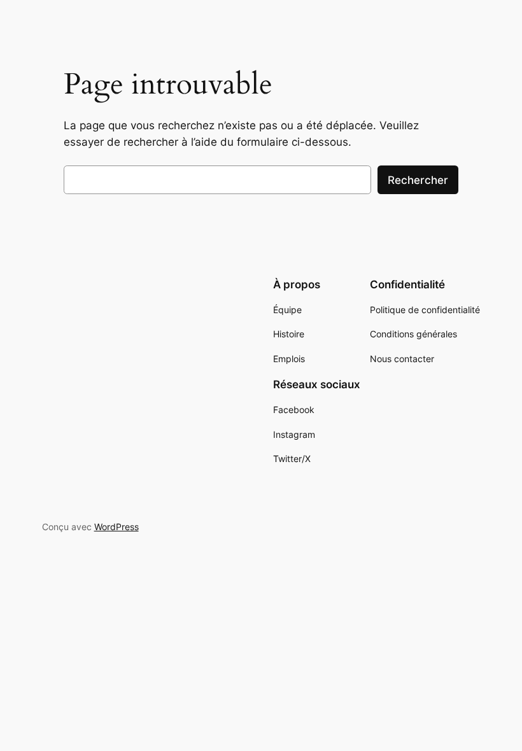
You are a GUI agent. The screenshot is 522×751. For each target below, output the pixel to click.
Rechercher (418, 180)
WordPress (116, 526)
